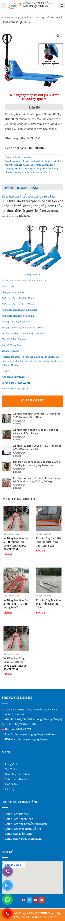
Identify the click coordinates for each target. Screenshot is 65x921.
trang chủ (11, 764)
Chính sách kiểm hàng (18, 833)
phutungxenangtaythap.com (15, 388)
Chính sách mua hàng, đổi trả (23, 828)
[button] (3, 5)
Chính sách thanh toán (19, 818)
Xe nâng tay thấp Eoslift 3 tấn (39, 165)
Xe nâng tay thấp (19, 17)
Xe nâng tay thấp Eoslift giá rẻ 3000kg (31, 172)
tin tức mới (12, 784)
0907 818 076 (23, 729)
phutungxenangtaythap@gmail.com (35, 734)
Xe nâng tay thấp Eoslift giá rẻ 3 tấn (28, 196)
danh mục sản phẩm (17, 774)
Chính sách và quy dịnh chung (23, 838)
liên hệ (9, 789)
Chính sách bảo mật (17, 813)
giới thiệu (11, 769)
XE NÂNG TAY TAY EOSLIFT (26, 280)
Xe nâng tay (16, 161)
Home (5, 17)
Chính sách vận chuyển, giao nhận (26, 823)
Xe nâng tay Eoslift (31, 161)
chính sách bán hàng (18, 779)
